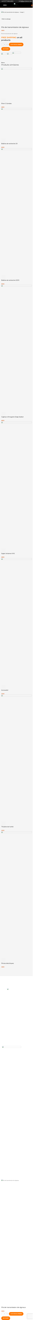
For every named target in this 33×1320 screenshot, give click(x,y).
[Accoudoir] (16, 621)
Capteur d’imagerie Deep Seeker (12, 417)
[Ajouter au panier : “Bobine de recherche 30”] (3, 140)
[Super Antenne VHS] (16, 484)
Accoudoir (4, 690)
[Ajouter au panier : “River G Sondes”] (3, 100)
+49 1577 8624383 (7, 1)
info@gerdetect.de (9, 1005)
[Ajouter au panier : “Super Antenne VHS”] (3, 550)
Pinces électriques (7, 963)
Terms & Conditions (8, 1017)
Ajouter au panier (16, 44)
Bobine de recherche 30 (9, 143)
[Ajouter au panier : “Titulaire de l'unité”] (3, 824)
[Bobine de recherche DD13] (16, 211)
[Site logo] (16, 5)
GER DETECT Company (12, 998)
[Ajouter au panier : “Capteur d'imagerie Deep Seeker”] (3, 414)
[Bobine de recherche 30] (16, 123)
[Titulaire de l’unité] (16, 758)
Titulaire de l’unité (7, 827)
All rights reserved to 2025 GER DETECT (15, 1175)
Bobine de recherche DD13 (10, 280)
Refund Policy (6, 1021)
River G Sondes (6, 103)
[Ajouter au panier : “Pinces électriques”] (3, 960)
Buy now (5, 49)
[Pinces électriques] (16, 894)
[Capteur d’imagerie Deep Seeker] (16, 348)
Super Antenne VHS (8, 553)
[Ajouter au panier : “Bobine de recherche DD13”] (3, 277)
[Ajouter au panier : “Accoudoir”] (3, 687)
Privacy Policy (6, 1014)
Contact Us (5, 1011)
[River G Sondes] (16, 83)
